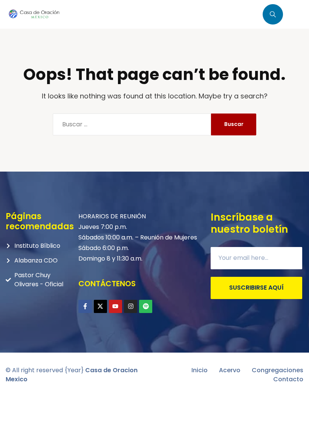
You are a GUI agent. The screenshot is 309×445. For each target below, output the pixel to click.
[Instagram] (130, 306)
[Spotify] (145, 306)
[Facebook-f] (85, 306)
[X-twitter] (100, 306)
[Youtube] (115, 306)
